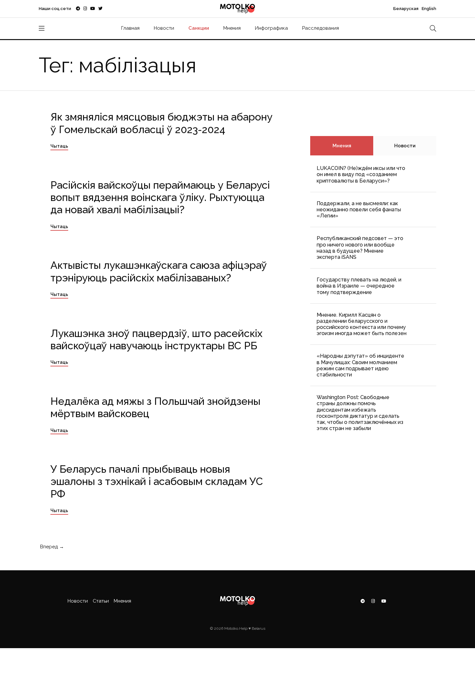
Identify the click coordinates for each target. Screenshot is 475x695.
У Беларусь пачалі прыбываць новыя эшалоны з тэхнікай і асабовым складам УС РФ (156, 481)
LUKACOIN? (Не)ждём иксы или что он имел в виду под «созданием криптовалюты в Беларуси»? (361, 174)
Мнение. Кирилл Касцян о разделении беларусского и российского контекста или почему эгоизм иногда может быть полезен (361, 324)
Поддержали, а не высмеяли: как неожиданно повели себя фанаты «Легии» (359, 209)
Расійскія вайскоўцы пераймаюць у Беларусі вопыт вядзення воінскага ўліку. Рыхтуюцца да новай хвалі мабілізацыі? (160, 197)
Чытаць (59, 146)
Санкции (198, 28)
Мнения (232, 28)
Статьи (101, 601)
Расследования (320, 28)
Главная (130, 28)
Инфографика (271, 28)
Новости (164, 28)
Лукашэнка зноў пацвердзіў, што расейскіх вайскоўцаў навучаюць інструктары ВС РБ (156, 339)
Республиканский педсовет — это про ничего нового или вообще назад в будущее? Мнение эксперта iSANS (360, 247)
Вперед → (51, 547)
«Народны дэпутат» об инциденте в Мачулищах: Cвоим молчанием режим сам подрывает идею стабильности (360, 365)
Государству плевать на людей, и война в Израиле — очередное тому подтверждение (359, 286)
